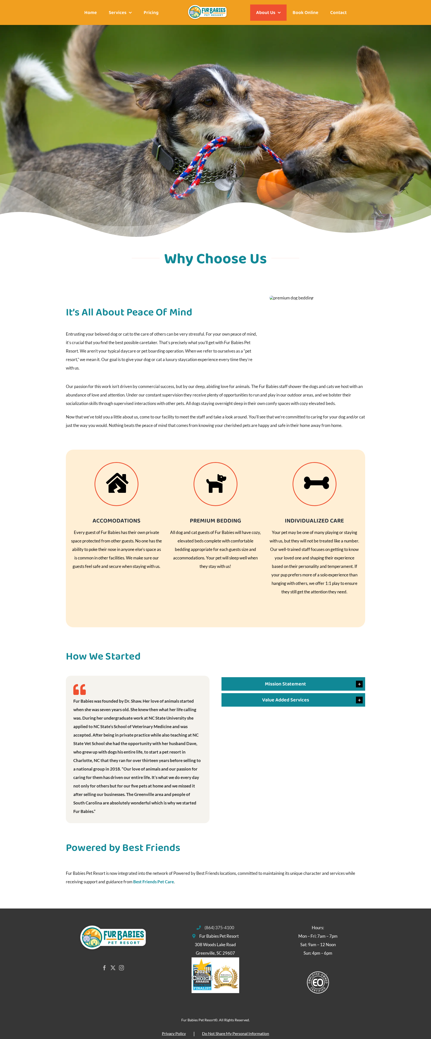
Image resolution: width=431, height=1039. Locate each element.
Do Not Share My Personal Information (235, 1033)
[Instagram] (121, 967)
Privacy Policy (174, 1033)
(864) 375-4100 (219, 927)
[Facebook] (104, 967)
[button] (293, 684)
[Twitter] (112, 967)
